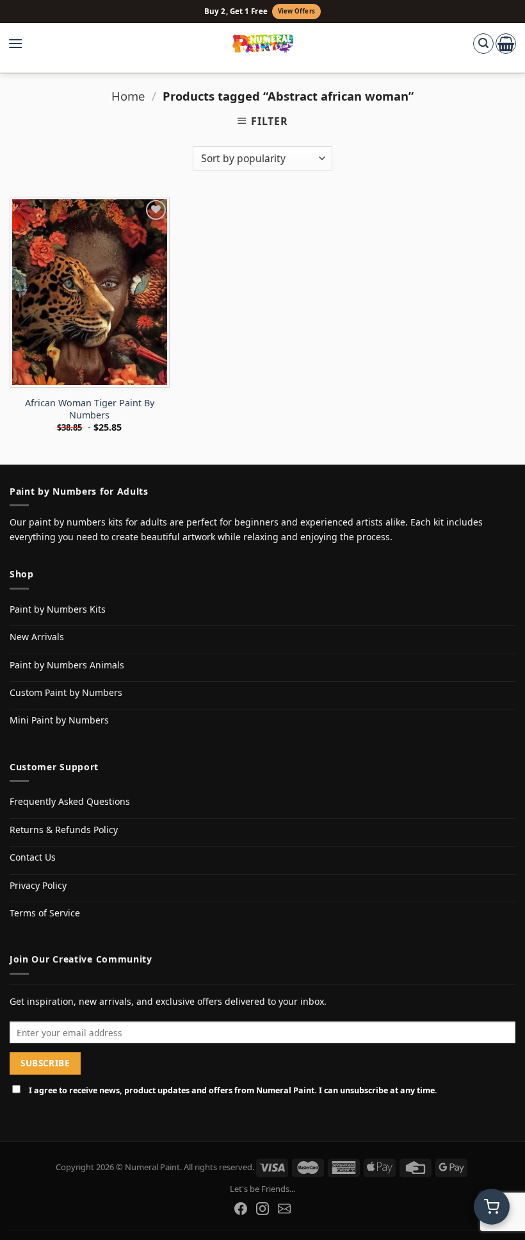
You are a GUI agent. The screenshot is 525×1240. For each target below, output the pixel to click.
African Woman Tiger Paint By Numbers (89, 409)
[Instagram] (262, 1208)
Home (128, 96)
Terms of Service (45, 913)
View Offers (296, 11)
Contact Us (33, 857)
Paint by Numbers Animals (67, 665)
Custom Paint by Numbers (66, 692)
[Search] (483, 43)
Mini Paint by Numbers (59, 720)
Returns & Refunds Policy (64, 829)
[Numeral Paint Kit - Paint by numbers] (262, 43)
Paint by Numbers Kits (58, 609)
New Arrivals (37, 637)
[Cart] (506, 43)
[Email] (284, 1208)
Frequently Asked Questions (70, 801)
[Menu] (22, 43)
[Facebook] (240, 1208)
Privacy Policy (38, 885)
